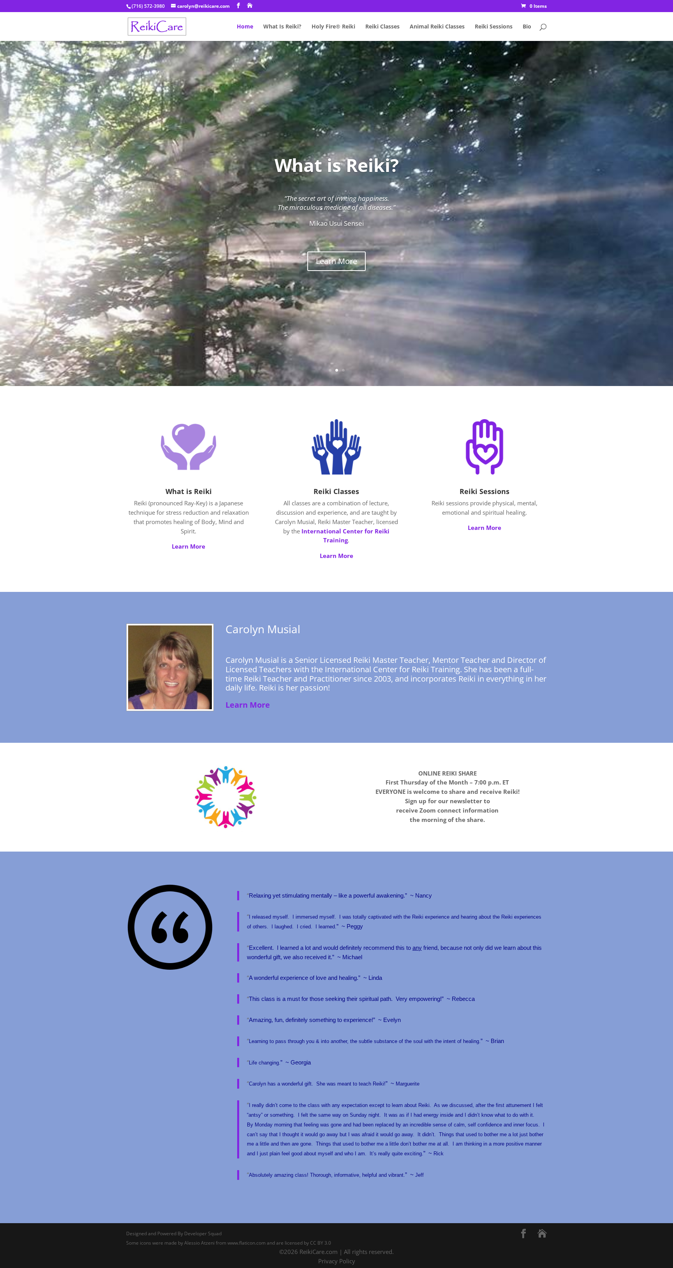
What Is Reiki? (282, 27)
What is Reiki (189, 491)
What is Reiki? (337, 165)
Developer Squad (203, 1233)
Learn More (336, 261)
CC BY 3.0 (320, 1243)
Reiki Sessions (494, 27)
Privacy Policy (336, 1261)
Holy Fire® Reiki (333, 27)
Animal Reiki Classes (437, 27)
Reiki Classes (382, 27)
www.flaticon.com (246, 1243)
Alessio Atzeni (199, 1243)
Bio (527, 27)
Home (245, 27)
